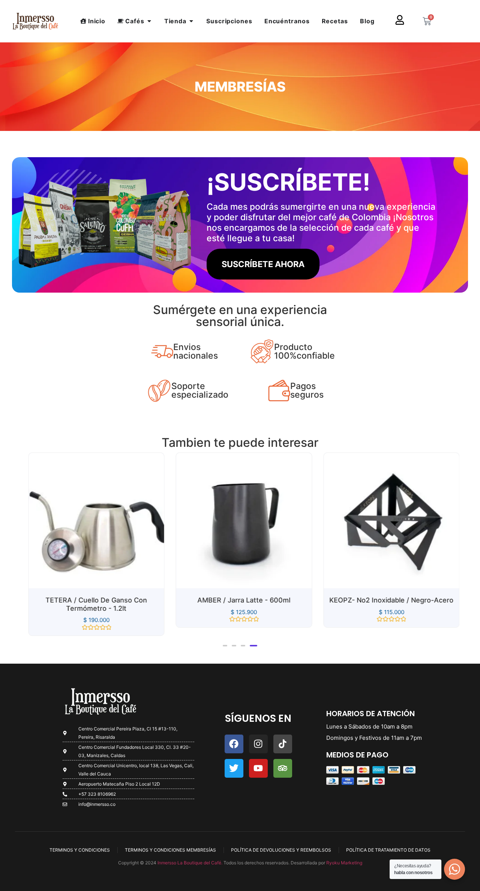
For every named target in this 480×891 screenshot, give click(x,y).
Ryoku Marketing (344, 862)
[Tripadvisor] (282, 768)
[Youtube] (258, 768)
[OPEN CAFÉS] (149, 21)
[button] (225, 645)
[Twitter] (234, 768)
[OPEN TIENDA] (191, 21)
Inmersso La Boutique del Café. (189, 862)
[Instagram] (258, 744)
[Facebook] (234, 744)
